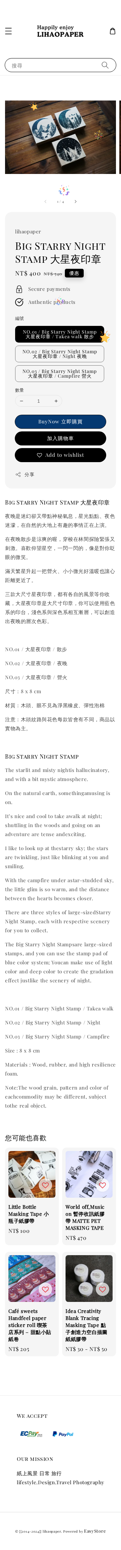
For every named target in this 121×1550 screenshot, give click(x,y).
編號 (19, 318)
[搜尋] (105, 64)
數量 (19, 390)
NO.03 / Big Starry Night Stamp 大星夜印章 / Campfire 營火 (60, 373)
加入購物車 (60, 438)
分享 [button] (29, 474)
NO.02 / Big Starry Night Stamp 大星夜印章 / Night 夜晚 (60, 353)
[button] (8, 31)
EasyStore (95, 1531)
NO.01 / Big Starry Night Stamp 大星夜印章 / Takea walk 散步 (60, 334)
